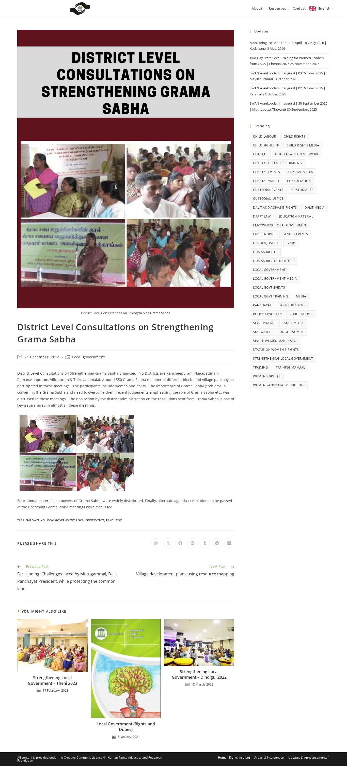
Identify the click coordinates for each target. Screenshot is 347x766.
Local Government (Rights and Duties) (126, 726)
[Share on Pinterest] (192, 543)
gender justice (266, 243)
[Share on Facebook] (180, 543)
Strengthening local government (283, 358)
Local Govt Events (90, 520)
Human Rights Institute (273, 261)
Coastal (260, 154)
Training (260, 367)
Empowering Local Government (50, 520)
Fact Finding (264, 234)
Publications (301, 314)
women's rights (266, 376)
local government (269, 270)
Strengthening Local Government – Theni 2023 (52, 680)
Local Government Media (275, 278)
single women (291, 332)
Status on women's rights (276, 349)
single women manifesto (274, 341)
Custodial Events (268, 190)
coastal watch (266, 181)
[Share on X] (168, 543)
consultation (299, 181)
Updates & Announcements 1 (309, 757)
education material (295, 216)
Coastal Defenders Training (277, 163)
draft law (262, 216)
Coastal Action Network (296, 154)
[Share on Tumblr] (205, 543)
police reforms (292, 305)
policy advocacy (267, 314)
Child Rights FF (266, 145)
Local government (88, 357)
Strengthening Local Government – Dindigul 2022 (199, 674)
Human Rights (265, 252)
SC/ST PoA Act (264, 323)
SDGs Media (294, 323)
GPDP (291, 243)
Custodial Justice (268, 198)
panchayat (114, 520)
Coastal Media (300, 172)
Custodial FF (302, 190)
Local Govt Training (270, 296)
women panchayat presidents (278, 385)
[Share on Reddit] (217, 543)
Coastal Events (266, 172)
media (301, 296)
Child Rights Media (303, 145)
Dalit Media (314, 207)
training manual (290, 367)
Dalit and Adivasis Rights (275, 207)
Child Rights (294, 136)
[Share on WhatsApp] (156, 543)
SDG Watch (262, 332)
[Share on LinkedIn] (229, 543)
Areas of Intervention (269, 757)
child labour (264, 136)
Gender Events (295, 234)
